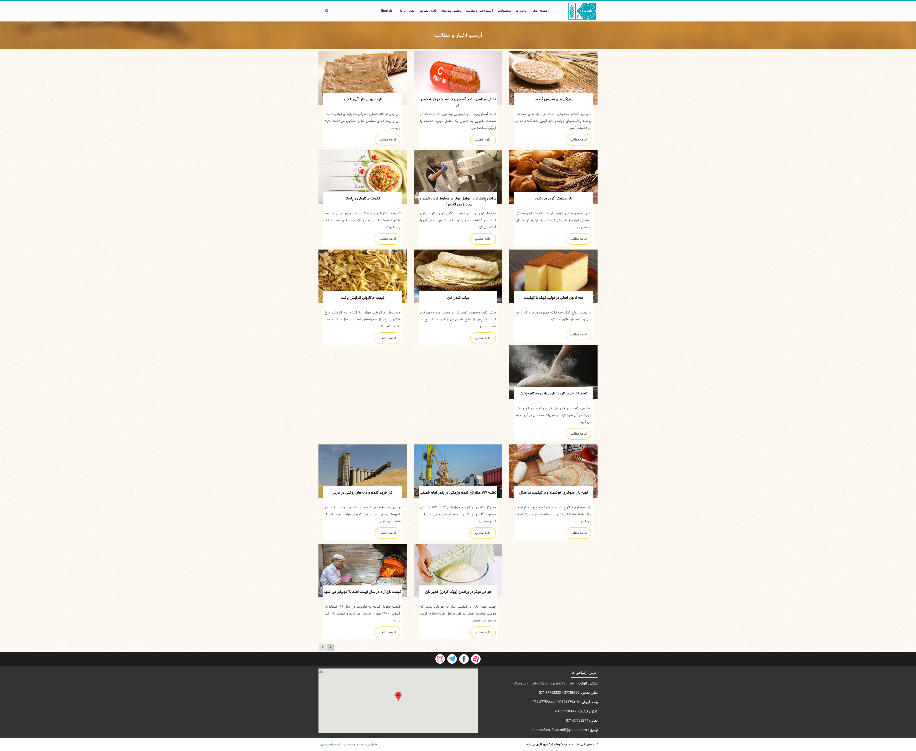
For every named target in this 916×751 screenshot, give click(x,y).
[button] (398, 696)
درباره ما (521, 11)
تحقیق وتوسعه (451, 11)
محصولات (504, 11)
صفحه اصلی (539, 11)
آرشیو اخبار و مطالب (479, 11)
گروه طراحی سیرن (330, 744)
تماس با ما (407, 11)
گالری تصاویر (428, 11)
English (386, 11)
